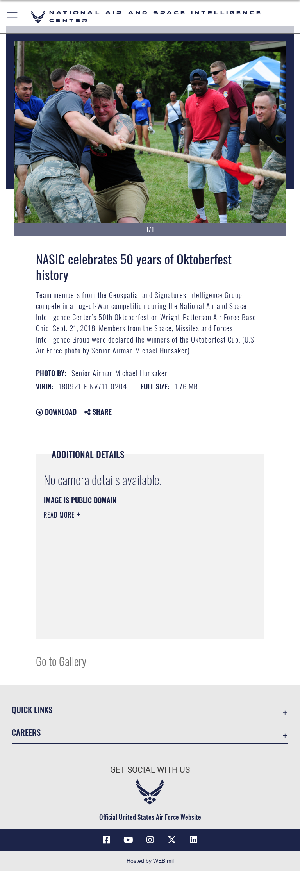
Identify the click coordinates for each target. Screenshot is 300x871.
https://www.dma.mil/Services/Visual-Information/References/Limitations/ (135, 575)
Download (60, 412)
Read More (60, 514)
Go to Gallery (61, 660)
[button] (12, 16)
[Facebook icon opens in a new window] (106, 840)
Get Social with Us (150, 770)
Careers (26, 732)
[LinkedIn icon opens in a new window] (194, 840)
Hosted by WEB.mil (150, 861)
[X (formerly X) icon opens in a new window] (172, 840)
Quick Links (32, 709)
